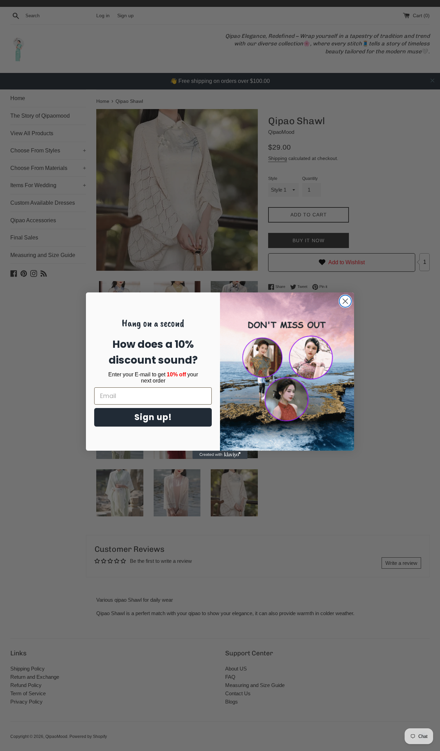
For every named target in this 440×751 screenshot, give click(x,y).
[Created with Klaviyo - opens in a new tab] (220, 455)
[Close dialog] (345, 301)
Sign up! (153, 417)
